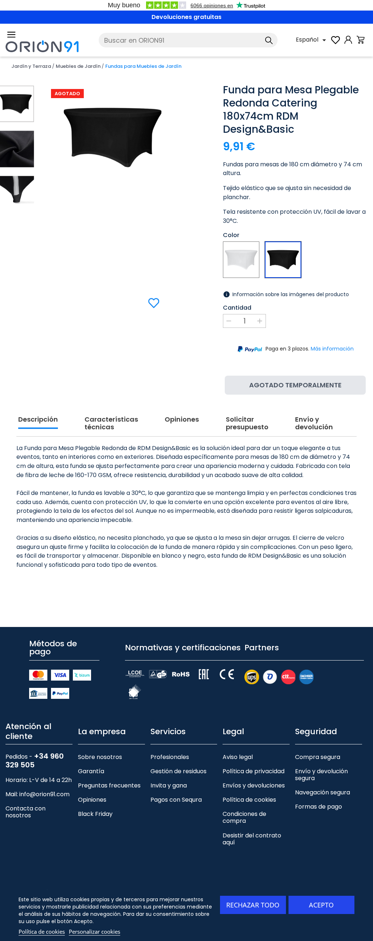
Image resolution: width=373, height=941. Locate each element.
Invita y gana (168, 785)
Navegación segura (322, 792)
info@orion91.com (44, 794)
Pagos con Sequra (176, 799)
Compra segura (317, 757)
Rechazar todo (252, 905)
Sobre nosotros (100, 757)
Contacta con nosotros (25, 812)
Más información (332, 348)
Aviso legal (238, 757)
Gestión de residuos (178, 771)
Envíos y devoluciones (254, 785)
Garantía (91, 771)
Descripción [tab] (38, 419)
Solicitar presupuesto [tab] (247, 423)
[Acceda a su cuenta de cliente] (348, 43)
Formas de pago (318, 806)
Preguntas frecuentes (109, 785)
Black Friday (95, 814)
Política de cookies (249, 799)
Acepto (321, 905)
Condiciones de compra (244, 817)
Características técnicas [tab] (111, 423)
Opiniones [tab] (182, 419)
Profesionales (169, 757)
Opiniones (92, 799)
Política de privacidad (253, 771)
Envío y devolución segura (321, 774)
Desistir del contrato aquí (252, 839)
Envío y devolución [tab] (314, 423)
